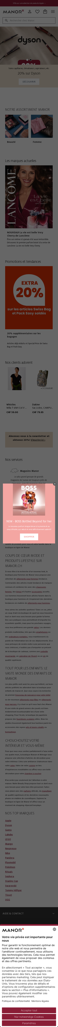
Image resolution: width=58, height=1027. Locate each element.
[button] (55, 484)
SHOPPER (29, 536)
